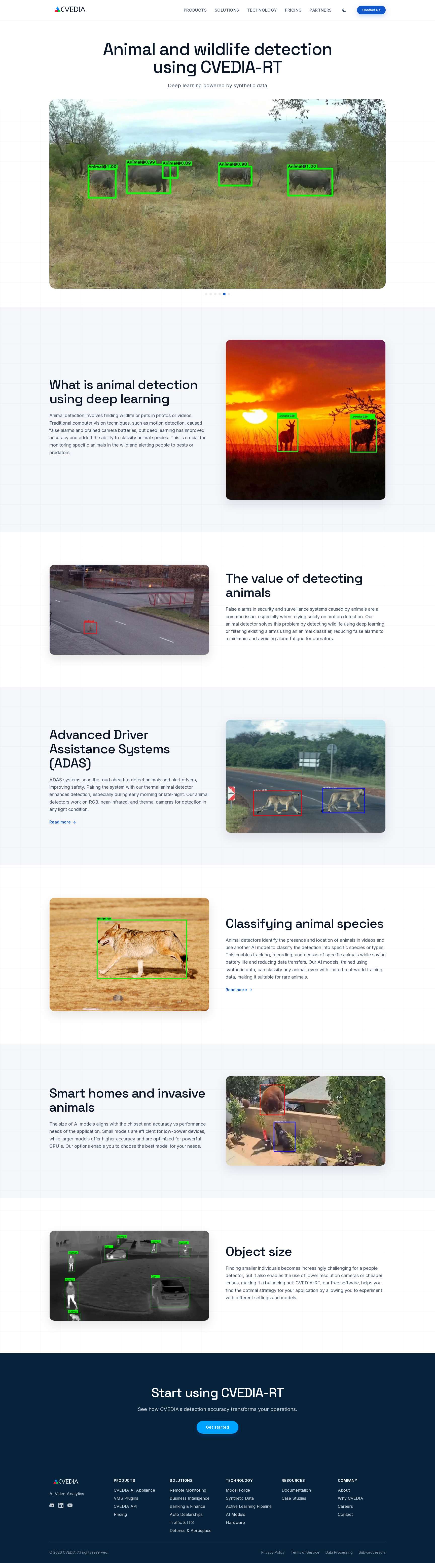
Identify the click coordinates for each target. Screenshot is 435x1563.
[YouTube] (69, 1505)
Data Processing (339, 1552)
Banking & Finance (187, 1506)
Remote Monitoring (188, 1490)
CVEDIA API (125, 1506)
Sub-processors (372, 1552)
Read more (60, 821)
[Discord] (51, 1505)
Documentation (296, 1490)
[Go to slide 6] (229, 294)
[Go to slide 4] (220, 294)
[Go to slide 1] (206, 294)
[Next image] (376, 197)
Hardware (235, 1522)
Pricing (293, 10)
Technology (262, 10)
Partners (321, 10)
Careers (345, 1506)
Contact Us (371, 10)
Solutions (227, 10)
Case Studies (294, 1498)
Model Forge (238, 1490)
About (344, 1490)
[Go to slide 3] (215, 294)
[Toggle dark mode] (344, 10)
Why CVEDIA (350, 1498)
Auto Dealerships (186, 1514)
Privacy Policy (273, 1552)
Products (195, 10)
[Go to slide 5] (224, 294)
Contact (345, 1514)
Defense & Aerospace (190, 1530)
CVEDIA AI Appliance (134, 1490)
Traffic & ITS (182, 1522)
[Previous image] (59, 197)
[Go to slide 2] (210, 294)
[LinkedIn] (60, 1505)
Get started (217, 1427)
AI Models (235, 1514)
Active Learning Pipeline (249, 1506)
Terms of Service (305, 1552)
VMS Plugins (126, 1498)
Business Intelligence (189, 1498)
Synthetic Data (240, 1498)
